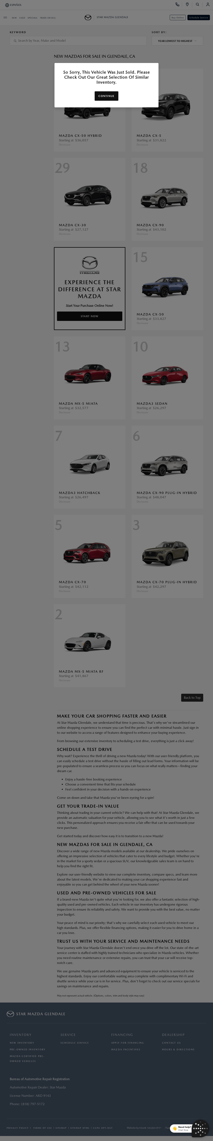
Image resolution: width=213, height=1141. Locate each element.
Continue (106, 96)
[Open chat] (200, 1128)
